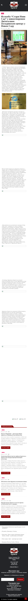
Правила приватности (14, 595)
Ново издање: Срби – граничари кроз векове (12, 538)
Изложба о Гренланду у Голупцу (9, 531)
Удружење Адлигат (14, 584)
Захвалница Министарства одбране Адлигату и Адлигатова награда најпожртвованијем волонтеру (13, 457)
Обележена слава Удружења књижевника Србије (14, 481)
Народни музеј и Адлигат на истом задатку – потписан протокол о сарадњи (12, 503)
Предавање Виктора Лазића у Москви (10, 542)
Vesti (2, 13)
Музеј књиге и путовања (14, 589)
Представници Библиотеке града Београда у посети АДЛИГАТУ (13, 527)
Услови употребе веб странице (14, 594)
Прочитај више (5, 447)
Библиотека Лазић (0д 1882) (14, 586)
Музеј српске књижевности (14, 588)
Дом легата (14, 587)
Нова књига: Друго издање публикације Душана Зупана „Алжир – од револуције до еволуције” (13, 535)
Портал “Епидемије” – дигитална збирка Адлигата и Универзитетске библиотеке (11, 434)
